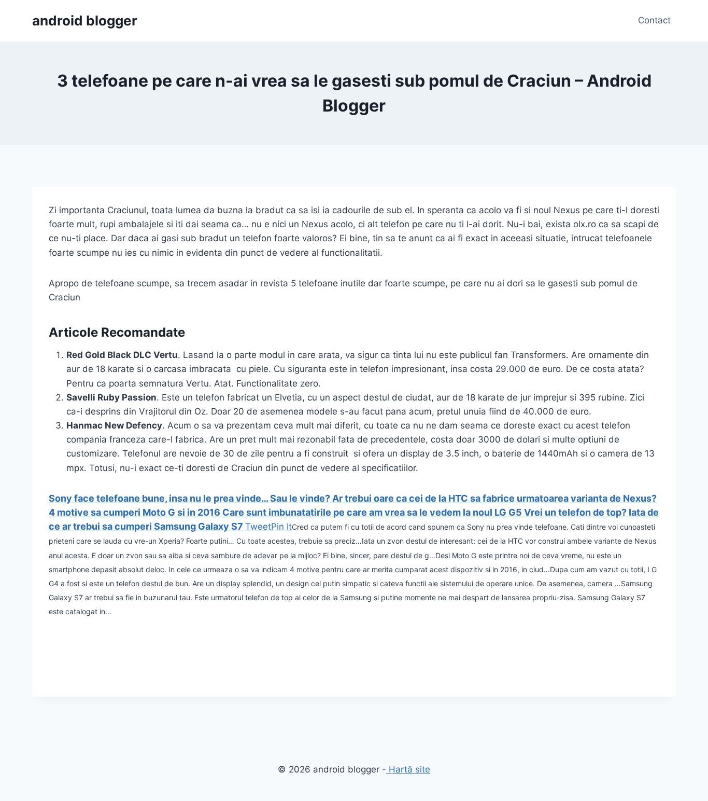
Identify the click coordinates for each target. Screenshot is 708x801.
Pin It (281, 526)
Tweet (258, 526)
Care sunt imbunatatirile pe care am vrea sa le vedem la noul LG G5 (373, 512)
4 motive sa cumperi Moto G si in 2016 (135, 512)
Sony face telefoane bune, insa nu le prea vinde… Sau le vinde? (190, 498)
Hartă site (408, 769)
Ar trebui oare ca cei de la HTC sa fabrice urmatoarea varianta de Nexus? (494, 498)
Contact (654, 20)
